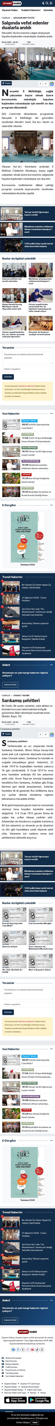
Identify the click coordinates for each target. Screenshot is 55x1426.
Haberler (6, 18)
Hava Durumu (11, 1361)
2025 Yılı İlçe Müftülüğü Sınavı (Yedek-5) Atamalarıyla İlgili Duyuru (36, 440)
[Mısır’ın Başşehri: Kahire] (41, 961)
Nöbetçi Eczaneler (13, 1358)
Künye (43, 1393)
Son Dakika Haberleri (14, 1376)
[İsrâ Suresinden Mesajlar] (41, 914)
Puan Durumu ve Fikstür (15, 1370)
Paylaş (8, 83)
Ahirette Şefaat (9, 947)
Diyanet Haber (10, 10)
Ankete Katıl (10, 685)
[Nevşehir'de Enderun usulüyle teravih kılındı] (41, 323)
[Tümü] (51, 414)
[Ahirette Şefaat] (14, 937)
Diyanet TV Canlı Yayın (30, 1384)
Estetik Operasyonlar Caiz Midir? (35, 426)
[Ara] (47, 3)
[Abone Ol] (51, 84)
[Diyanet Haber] (12, 3)
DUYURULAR (28, 434)
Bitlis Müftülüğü (29, 448)
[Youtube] (32, 1350)
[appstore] (16, 1400)
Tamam (34, 1422)
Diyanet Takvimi (29, 421)
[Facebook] (18, 1350)
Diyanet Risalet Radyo (13, 1390)
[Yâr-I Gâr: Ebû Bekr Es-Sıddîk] (14, 961)
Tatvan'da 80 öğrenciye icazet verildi (36, 453)
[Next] (13, 1350)
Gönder (8, 377)
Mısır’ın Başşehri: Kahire (40, 970)
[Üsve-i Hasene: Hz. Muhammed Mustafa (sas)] (41, 937)
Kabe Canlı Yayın (35, 1390)
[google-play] (39, 1400)
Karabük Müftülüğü (31, 461)
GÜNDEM (26, 474)
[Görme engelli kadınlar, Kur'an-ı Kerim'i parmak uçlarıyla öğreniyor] (14, 323)
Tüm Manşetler (12, 1373)
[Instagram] (27, 1350)
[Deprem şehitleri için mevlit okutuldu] (14, 270)
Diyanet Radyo (10, 1387)
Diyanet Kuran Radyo (30, 1387)
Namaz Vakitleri (12, 1364)
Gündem (48, 10)
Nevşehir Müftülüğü (24, 18)
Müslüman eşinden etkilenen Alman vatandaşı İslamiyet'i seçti (34, 467)
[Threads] (42, 1350)
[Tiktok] (37, 1350)
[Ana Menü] (51, 3)
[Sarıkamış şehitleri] (27, 729)
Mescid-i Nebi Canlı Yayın (15, 1393)
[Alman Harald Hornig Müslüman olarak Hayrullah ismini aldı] (14, 295)
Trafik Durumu (11, 1367)
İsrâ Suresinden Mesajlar (40, 923)
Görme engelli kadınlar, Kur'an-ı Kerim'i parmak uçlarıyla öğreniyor (13, 334)
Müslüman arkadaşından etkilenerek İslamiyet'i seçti (40, 281)
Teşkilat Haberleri (30, 10)
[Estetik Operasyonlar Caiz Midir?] (14, 914)
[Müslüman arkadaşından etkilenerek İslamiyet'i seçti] (41, 270)
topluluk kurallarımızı (27, 386)
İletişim (33, 1393)
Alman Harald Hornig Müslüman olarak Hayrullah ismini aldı (12, 307)
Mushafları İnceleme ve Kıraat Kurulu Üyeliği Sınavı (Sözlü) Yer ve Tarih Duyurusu (36, 494)
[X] (23, 1350)
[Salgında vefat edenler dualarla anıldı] (27, 63)
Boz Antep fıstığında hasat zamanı (35, 480)
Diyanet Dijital (10, 1384)
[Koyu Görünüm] (43, 3)
